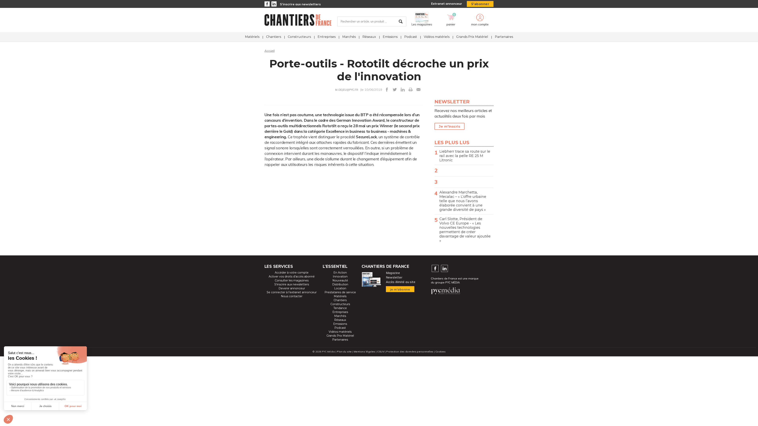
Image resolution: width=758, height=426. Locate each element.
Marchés (349, 37)
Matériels (252, 37)
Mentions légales (364, 351)
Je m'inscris (449, 126)
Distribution (340, 284)
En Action (340, 272)
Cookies (440, 351)
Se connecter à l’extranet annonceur (292, 292)
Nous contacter (291, 296)
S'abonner (480, 4)
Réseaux (369, 37)
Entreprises (327, 37)
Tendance (340, 308)
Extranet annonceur (446, 4)
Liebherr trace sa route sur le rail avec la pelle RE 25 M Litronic (464, 155)
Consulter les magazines (292, 280)
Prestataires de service (340, 292)
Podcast (410, 37)
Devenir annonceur (292, 288)
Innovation (340, 276)
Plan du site (344, 351)
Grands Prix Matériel (472, 37)
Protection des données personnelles (409, 351)
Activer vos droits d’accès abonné (292, 276)
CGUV (380, 351)
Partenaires (504, 37)
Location (340, 288)
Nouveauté (340, 280)
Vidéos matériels (436, 37)
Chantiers (273, 37)
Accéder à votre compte (292, 272)
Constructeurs (299, 37)
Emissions (390, 37)
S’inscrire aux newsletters (300, 4)
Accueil (270, 51)
